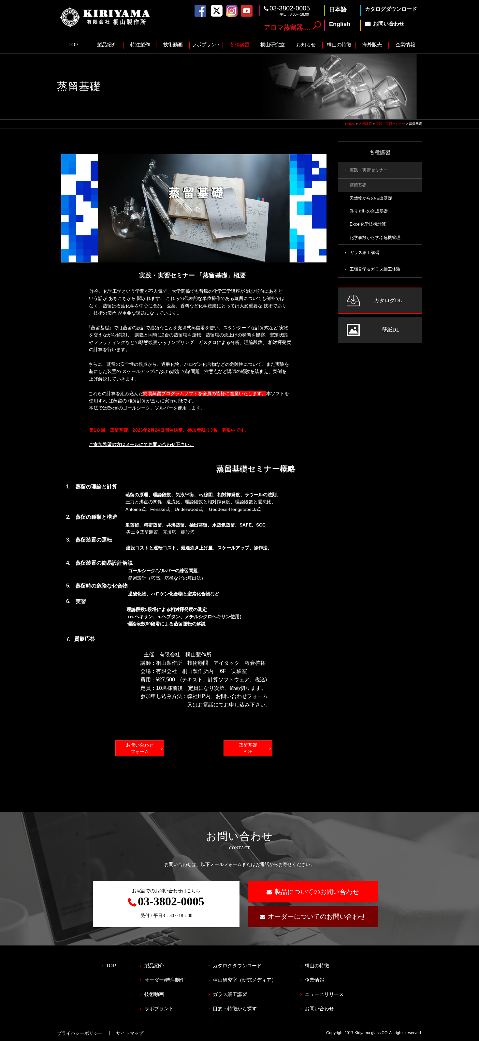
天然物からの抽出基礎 (371, 198)
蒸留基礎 (358, 185)
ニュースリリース (324, 994)
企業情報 (405, 44)
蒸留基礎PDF (248, 748)
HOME (350, 124)
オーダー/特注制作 (164, 980)
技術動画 (173, 44)
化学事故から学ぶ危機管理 (375, 237)
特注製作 (140, 44)
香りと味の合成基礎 (369, 211)
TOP (73, 44)
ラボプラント (206, 44)
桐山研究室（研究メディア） (244, 980)
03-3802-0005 (289, 8)
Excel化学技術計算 (368, 224)
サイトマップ (129, 1033)
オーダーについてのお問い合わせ (317, 916)
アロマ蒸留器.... (287, 27)
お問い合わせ (319, 1008)
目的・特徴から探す (235, 1008)
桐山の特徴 (339, 44)
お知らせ (306, 44)
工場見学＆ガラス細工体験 (375, 269)
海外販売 (372, 44)
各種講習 (239, 44)
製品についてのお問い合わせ (316, 891)
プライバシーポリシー (80, 1033)
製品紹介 (107, 44)
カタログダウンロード (237, 965)
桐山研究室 (272, 44)
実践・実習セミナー (390, 124)
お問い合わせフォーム (139, 748)
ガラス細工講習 (364, 252)
